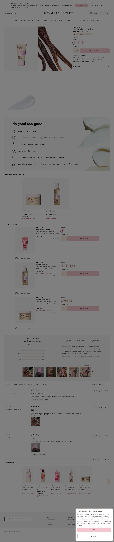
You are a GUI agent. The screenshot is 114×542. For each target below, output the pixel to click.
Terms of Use (107, 523)
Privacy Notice (96, 523)
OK (94, 530)
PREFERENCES (94, 536)
